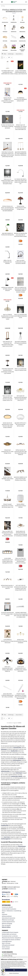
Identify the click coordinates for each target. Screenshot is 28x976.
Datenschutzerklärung (5, 967)
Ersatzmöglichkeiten (7, 941)
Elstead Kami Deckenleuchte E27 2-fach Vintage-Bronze (7, 451)
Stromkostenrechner (7, 936)
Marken (3, 947)
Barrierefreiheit (8, 916)
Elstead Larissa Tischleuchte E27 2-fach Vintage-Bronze (20, 208)
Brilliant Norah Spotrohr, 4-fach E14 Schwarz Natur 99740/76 (7, 587)
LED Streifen (21, 758)
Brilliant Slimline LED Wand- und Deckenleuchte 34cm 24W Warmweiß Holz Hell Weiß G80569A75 (7, 208)
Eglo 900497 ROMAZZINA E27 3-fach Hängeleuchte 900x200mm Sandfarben (20, 153)
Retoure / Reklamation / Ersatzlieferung (11, 910)
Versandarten (6, 899)
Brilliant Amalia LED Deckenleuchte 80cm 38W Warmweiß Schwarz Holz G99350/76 (20, 452)
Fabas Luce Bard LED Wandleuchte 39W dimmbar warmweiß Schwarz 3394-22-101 (7, 398)
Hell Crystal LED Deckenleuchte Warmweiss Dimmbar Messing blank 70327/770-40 (20, 398)
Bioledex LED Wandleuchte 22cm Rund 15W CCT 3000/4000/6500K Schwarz (20, 235)
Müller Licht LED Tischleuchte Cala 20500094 (7, 262)
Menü (2, 2)
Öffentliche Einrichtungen (8, 920)
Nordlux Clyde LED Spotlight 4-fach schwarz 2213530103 (7, 479)
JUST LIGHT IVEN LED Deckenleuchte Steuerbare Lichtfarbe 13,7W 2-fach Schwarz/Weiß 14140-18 (20, 588)
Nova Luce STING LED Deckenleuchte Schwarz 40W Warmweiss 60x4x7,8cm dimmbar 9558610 (20, 561)
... (6, 57)
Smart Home (7, 837)
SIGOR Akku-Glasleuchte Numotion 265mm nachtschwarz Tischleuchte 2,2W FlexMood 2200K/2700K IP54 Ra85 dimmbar (7, 371)
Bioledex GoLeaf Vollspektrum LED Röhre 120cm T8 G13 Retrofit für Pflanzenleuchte (20, 696)
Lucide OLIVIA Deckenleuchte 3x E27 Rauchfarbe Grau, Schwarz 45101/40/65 (20, 669)
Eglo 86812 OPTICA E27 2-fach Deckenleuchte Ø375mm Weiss (20, 424)
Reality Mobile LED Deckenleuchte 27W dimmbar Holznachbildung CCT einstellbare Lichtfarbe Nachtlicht (20, 534)
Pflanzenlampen (22, 846)
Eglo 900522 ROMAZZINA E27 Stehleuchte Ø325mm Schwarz (20, 343)
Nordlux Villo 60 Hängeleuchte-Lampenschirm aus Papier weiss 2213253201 (7, 100)
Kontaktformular (12, 888)
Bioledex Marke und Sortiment (9, 934)
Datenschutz (12, 918)
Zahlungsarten (6, 892)
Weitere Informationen (14, 973)
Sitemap (8, 947)
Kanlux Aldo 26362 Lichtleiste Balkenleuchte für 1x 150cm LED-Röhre (7, 695)
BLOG (3, 912)
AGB (3, 916)
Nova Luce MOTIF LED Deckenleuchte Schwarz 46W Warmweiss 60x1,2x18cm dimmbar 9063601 (7, 534)
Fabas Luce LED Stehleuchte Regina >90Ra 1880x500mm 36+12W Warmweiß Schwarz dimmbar (7, 182)
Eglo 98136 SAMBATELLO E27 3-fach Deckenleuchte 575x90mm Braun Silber (20, 479)
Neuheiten (7, 948)
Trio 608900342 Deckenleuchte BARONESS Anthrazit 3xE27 (20, 99)
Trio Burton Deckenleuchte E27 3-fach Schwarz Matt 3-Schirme (7, 614)
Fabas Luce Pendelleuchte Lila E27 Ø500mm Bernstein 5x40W (20, 316)
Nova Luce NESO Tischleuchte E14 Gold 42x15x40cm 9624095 (20, 262)
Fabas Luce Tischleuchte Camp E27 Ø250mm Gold (20, 369)
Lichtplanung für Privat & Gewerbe (10, 932)
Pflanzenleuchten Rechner (8, 937)
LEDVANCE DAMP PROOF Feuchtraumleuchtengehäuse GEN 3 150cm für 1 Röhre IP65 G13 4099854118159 (21, 615)
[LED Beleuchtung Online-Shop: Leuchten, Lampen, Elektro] (14, 2)
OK (14, 970)
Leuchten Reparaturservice (8, 921)
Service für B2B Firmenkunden (9, 909)
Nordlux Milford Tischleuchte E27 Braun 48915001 (20, 506)
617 (9, 57)
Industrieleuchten (5, 771)
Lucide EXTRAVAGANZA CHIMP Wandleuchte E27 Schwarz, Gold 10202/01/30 (20, 72)
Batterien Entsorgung (7, 923)
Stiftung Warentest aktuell (8, 945)
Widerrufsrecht (5, 918)
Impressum (4, 914)
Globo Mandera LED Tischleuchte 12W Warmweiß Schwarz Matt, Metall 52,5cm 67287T (7, 344)
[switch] (3, 974)
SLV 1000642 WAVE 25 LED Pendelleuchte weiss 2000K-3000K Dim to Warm (7, 72)
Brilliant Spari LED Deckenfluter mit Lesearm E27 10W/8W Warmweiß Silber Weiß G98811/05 (20, 127)
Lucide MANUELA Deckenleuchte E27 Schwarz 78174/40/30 (7, 641)
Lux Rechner (15, 936)
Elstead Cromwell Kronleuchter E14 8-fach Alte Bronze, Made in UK (7, 506)
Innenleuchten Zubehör (16, 776)
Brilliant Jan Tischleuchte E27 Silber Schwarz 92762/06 (7, 289)
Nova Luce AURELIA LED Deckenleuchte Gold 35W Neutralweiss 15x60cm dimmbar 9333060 (20, 290)
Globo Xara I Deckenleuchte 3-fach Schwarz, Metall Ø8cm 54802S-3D (7, 669)
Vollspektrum (18, 937)
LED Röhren (17, 939)
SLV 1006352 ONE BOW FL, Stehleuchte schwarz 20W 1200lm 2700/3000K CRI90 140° (20, 181)
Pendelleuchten (5, 825)
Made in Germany (6, 943)
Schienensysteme (17, 760)
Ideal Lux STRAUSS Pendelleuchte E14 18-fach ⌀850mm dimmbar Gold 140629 (7, 317)
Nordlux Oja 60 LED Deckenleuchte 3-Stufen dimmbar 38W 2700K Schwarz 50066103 (7, 425)
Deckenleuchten (17, 747)
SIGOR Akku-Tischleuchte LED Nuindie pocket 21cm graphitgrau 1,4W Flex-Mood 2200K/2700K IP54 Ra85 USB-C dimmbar (7, 154)
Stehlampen (4, 749)
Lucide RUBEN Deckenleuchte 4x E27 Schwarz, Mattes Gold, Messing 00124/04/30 (7, 561)
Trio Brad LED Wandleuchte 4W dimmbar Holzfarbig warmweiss (7, 126)
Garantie (9, 925)
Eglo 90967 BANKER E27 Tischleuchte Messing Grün (7, 234)
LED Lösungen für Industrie (8, 939)
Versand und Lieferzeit (7, 907)
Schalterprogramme (5, 838)
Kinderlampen (19, 773)
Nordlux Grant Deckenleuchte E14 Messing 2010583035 (20, 641)
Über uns (4, 925)
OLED (3, 948)
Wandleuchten (14, 751)
